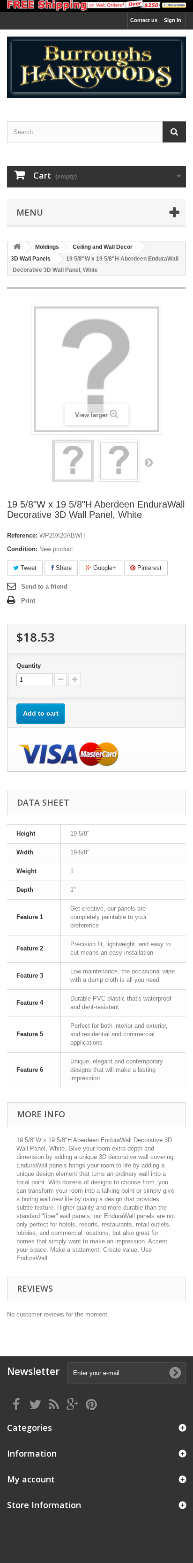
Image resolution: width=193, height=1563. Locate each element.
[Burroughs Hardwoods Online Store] (96, 67)
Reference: (22, 535)
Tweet (28, 567)
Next (148, 462)
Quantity (28, 665)
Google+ (103, 567)
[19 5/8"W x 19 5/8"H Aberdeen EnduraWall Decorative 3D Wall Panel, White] (73, 460)
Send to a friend (44, 586)
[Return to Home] (17, 247)
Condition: (22, 549)
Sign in (172, 20)
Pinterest (148, 567)
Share (63, 567)
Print (28, 600)
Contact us (143, 20)
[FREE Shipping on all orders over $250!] (96, 6)
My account (31, 1479)
